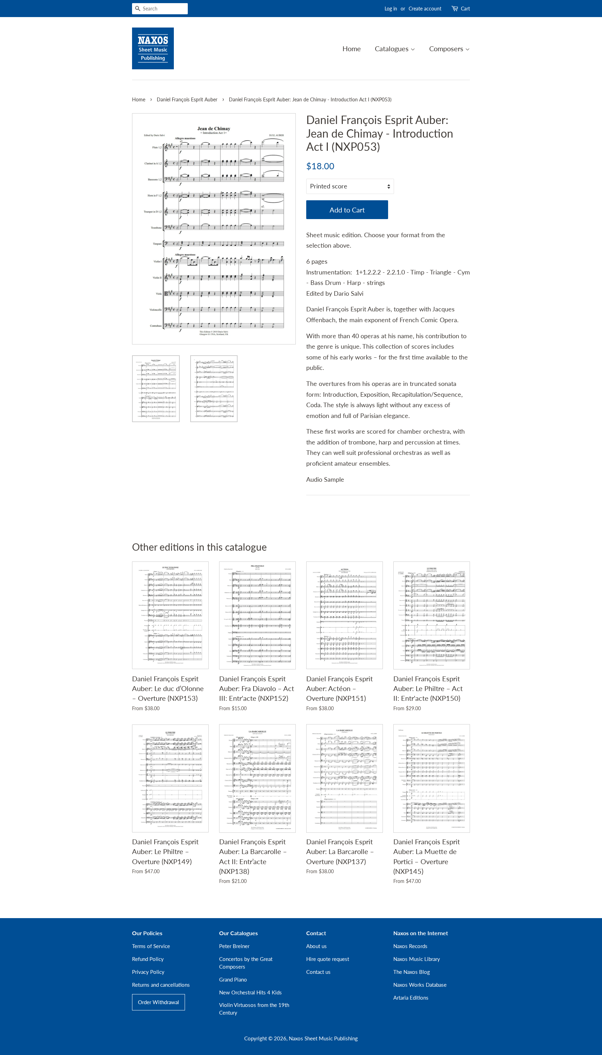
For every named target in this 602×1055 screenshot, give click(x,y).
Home (351, 48)
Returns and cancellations (161, 985)
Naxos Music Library (416, 959)
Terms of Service (151, 946)
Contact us (318, 972)
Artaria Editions (411, 997)
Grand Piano (233, 979)
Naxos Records (410, 946)
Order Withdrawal (158, 1002)
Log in (391, 8)
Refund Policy (148, 959)
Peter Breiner (234, 946)
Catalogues (392, 48)
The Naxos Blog (411, 972)
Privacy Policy (148, 972)
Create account (425, 8)
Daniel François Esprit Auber (187, 99)
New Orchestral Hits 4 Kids (250, 992)
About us (316, 946)
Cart (465, 8)
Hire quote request (327, 959)
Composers (447, 48)
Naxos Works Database (420, 985)
